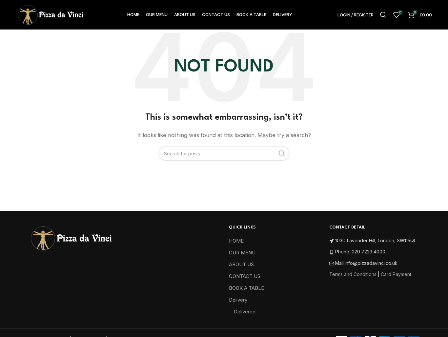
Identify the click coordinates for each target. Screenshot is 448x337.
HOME (236, 241)
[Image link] (71, 238)
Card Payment (396, 274)
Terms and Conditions (353, 274)
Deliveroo (244, 311)
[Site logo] (50, 14)
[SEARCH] (282, 153)
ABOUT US (241, 264)
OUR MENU (242, 252)
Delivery (238, 300)
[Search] (383, 14)
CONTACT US (244, 276)
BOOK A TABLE (246, 288)
